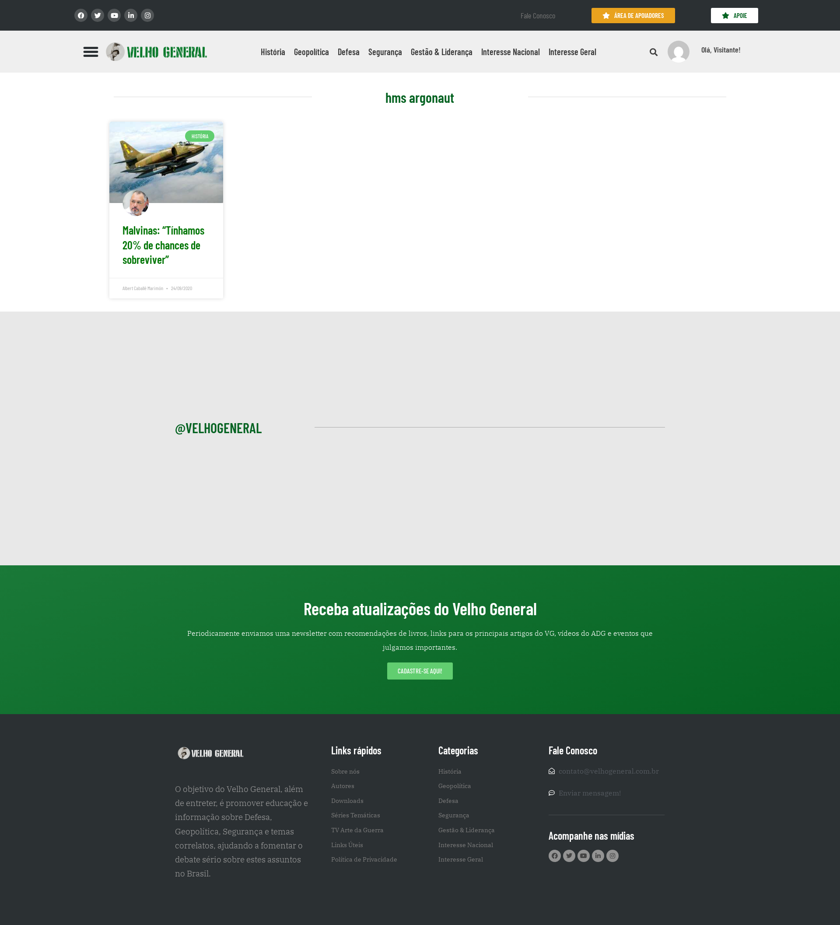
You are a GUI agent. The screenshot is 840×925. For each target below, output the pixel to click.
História (273, 51)
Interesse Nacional (510, 51)
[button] (91, 51)
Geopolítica (311, 51)
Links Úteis (347, 845)
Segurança (385, 51)
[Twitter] (97, 15)
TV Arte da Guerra (357, 830)
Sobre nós (345, 771)
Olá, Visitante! (721, 49)
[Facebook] (81, 15)
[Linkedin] (130, 15)
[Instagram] (147, 15)
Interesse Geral (572, 51)
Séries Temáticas (355, 815)
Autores (342, 786)
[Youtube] (114, 15)
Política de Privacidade (364, 859)
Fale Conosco (538, 15)
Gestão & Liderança (441, 51)
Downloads (347, 801)
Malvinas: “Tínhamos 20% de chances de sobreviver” (163, 244)
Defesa (349, 51)
